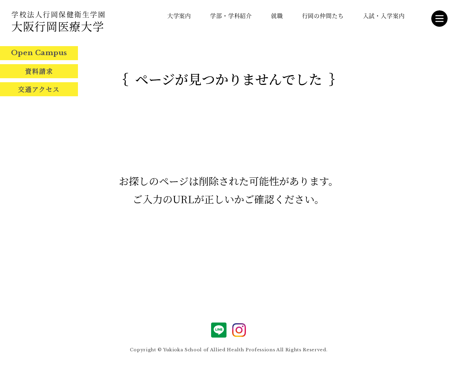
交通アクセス (39, 89)
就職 (277, 15)
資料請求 (39, 71)
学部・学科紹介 (231, 15)
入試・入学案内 (384, 15)
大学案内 (179, 15)
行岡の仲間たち (323, 15)
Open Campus (39, 52)
